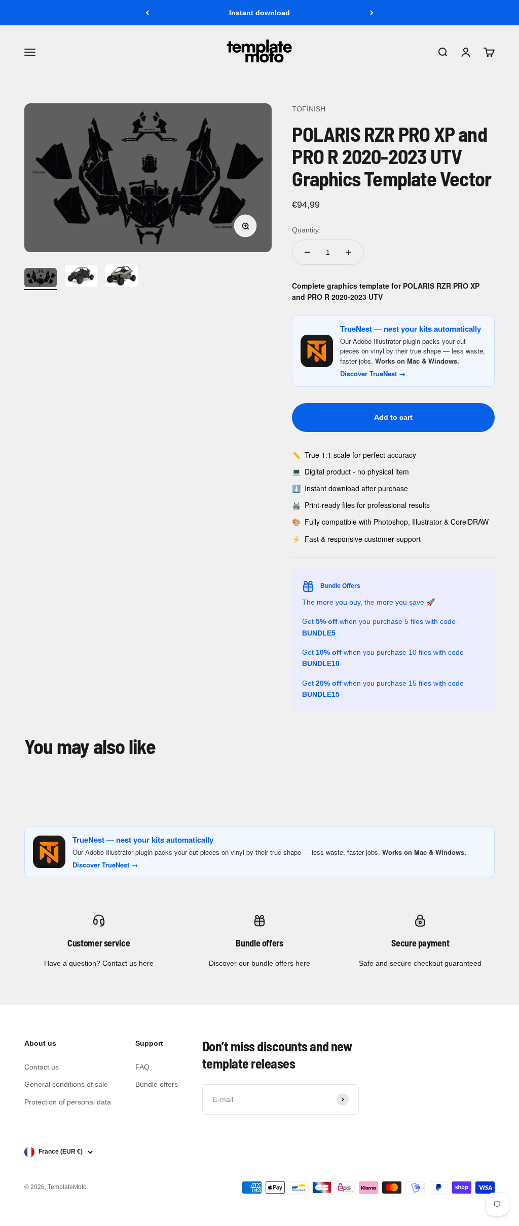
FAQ (142, 1067)
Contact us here (128, 963)
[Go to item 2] (81, 278)
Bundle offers (156, 1084)
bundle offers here (280, 963)
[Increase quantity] (348, 252)
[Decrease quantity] (307, 252)
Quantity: (306, 230)
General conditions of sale (66, 1084)
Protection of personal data (67, 1102)
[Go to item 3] (121, 277)
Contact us (41, 1067)
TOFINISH (308, 109)
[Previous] (147, 12)
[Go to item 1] (40, 279)
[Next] (372, 12)
